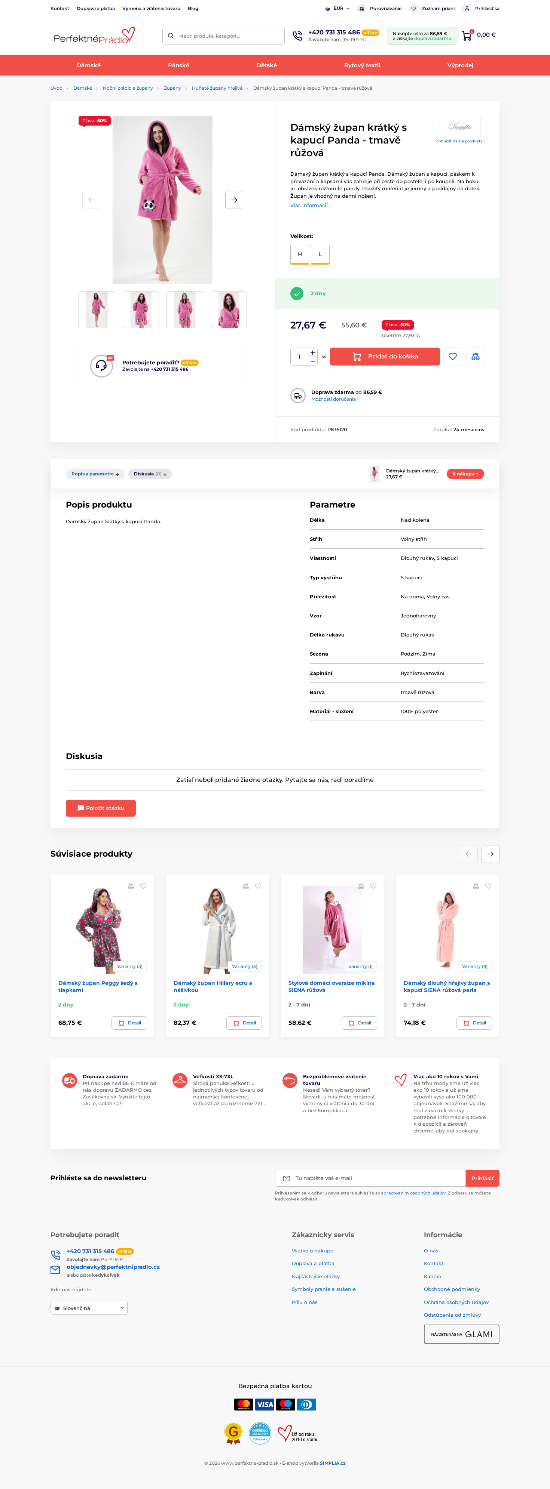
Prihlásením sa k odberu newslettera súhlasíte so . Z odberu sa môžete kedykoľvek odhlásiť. (383, 1195)
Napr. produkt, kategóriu (209, 36)
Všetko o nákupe (312, 1251)
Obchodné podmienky (452, 1289)
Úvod (56, 88)
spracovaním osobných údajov (413, 1193)
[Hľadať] (170, 36)
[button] (234, 200)
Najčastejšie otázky (316, 1276)
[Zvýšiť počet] (312, 352)
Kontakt (60, 8)
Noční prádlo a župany (128, 88)
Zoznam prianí (438, 8)
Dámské (82, 88)
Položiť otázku (105, 808)
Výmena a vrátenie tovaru (151, 8)
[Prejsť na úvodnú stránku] (94, 36)
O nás (431, 1251)
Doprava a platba (96, 8)
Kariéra (432, 1276)
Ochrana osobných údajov (456, 1302)
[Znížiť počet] (312, 361)
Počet (299, 357)
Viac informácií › (310, 205)
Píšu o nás (305, 1302)
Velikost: (301, 236)
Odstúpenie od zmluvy (452, 1315)
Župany (172, 88)
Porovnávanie (385, 8)
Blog (193, 8)
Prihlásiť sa (487, 8)
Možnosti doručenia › (334, 399)
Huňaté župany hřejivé (217, 88)
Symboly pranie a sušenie (324, 1289)
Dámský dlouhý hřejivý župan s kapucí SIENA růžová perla (447, 986)
